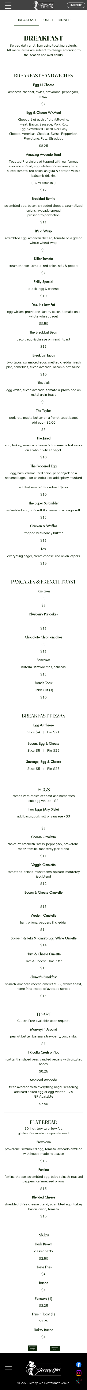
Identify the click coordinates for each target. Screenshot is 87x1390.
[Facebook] (78, 1364)
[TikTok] (78, 1381)
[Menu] (8, 6)
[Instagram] (78, 1373)
